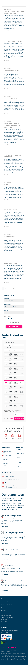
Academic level (7, 304)
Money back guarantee (6, 615)
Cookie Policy (4, 613)
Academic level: (8, 347)
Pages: (5, 413)
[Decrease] (15, 414)
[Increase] (23, 414)
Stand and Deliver (10, 210)
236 (14, 288)
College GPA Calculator (6, 604)
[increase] (11, 318)
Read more (5, 526)
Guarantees (3, 610)
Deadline (6, 310)
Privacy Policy (4, 619)
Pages (5, 316)
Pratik (6, 185)
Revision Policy (4, 621)
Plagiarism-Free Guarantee (7, 617)
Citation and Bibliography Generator (9, 602)
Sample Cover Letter (11, 70)
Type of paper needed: (9, 342)
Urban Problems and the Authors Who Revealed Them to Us (13, 125)
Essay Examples (7, 9)
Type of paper (7, 298)
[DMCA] (5, 642)
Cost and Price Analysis (13, 41)
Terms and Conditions (6, 624)
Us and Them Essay (10, 236)
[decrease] (5, 318)
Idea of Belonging (10, 263)
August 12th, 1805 (10, 98)
